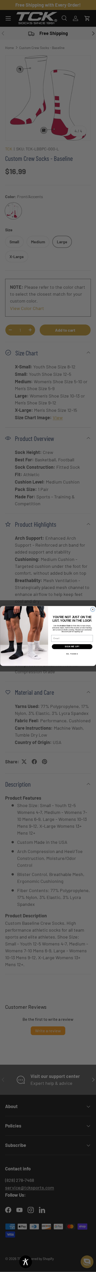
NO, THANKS (72, 654)
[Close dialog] (92, 609)
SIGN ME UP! (72, 647)
